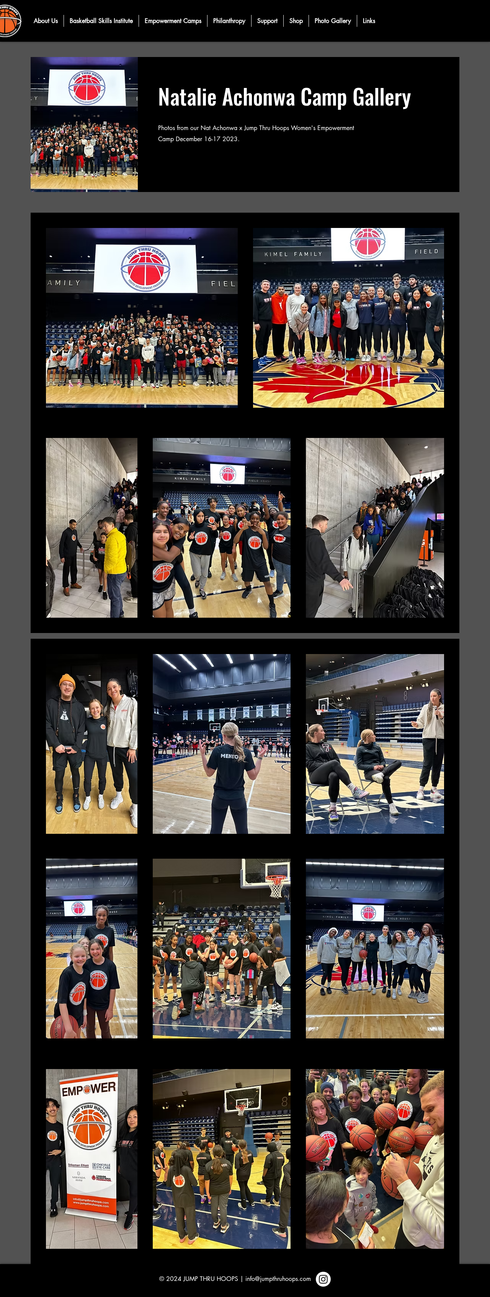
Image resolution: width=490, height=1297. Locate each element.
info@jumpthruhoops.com (278, 1279)
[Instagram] (323, 1279)
